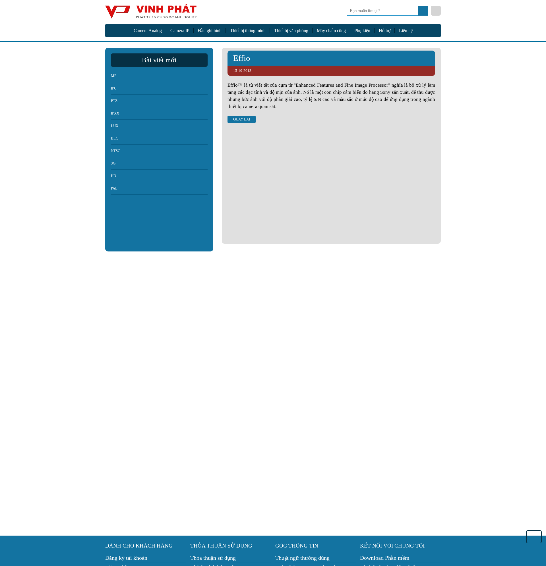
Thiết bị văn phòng (291, 30)
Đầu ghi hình (210, 30)
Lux (114, 126)
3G (113, 163)
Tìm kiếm (423, 12)
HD (113, 176)
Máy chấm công (331, 30)
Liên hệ (406, 30)
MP (113, 76)
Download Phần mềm (385, 558)
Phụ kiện (362, 30)
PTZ (114, 101)
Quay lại (241, 119)
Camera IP (179, 30)
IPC (114, 88)
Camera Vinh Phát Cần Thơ (150, 13)
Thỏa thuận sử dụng (213, 558)
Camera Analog (148, 30)
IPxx (115, 113)
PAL (114, 188)
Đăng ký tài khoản (126, 558)
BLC (114, 138)
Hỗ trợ (384, 30)
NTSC (115, 151)
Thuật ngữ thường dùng (302, 558)
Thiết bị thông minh (248, 30)
